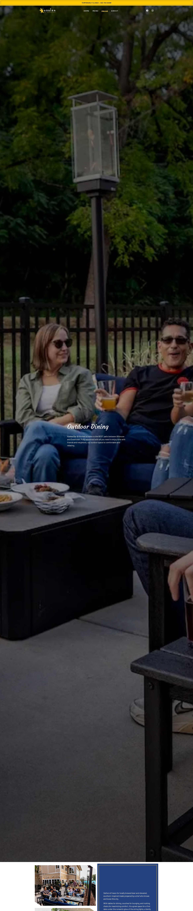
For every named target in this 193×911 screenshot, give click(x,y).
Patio (105, 11)
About (114, 11)
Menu (96, 11)
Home (86, 11)
